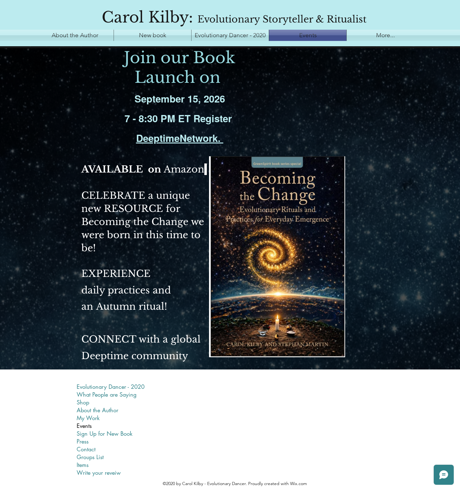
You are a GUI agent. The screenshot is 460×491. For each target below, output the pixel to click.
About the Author (97, 410)
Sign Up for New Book (104, 433)
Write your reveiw (99, 472)
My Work (88, 418)
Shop (83, 402)
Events (84, 425)
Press (83, 441)
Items (83, 464)
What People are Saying (106, 394)
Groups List (90, 457)
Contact (86, 449)
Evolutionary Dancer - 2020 (111, 386)
